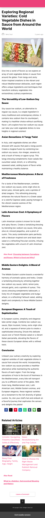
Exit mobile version (22, 515)
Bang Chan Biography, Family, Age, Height (10, 461)
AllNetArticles (22, 4)
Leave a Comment (22, 494)
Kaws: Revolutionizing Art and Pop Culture (30, 440)
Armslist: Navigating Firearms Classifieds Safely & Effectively (11, 440)
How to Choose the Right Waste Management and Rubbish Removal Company (30, 464)
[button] (6, 410)
